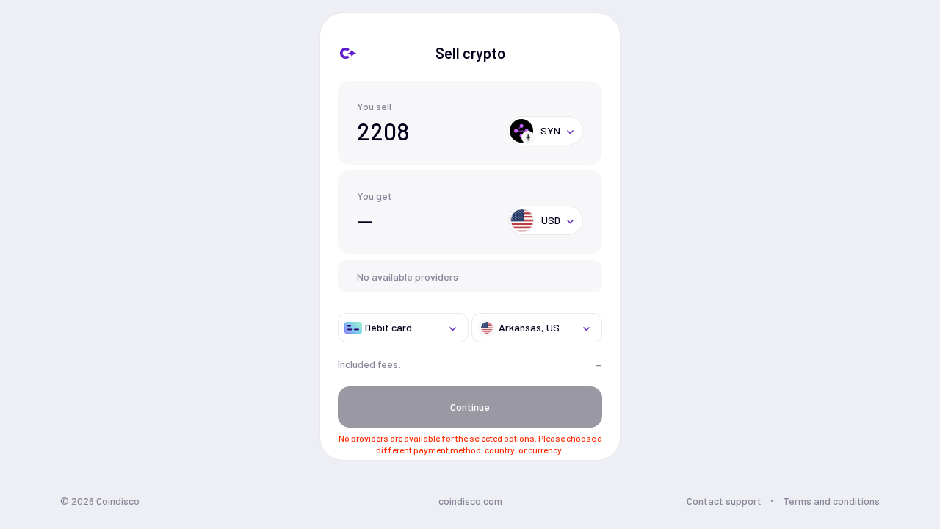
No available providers (407, 276)
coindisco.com (470, 500)
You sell (374, 106)
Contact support (724, 500)
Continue (470, 406)
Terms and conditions (831, 500)
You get (374, 196)
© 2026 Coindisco (100, 500)
